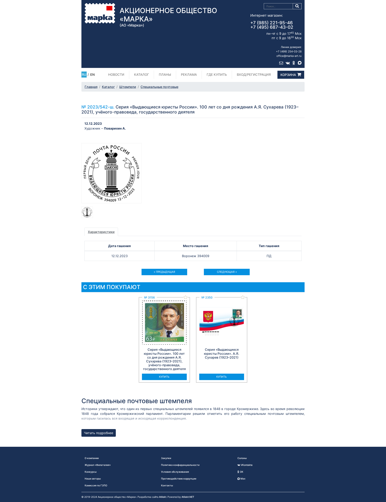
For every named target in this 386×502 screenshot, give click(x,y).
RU (84, 75)
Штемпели (127, 87)
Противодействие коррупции (178, 478)
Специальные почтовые (159, 87)
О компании (92, 458)
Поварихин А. (115, 128)
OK (241, 471)
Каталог (141, 75)
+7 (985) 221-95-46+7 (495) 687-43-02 (271, 25)
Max (242, 478)
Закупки (166, 458)
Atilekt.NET (188, 496)
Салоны (242, 458)
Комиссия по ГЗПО (96, 485)
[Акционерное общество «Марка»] (100, 13)
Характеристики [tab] (101, 232)
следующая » (227, 271)
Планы (165, 75)
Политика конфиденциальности (180, 464)
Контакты (167, 485)
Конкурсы (90, 471)
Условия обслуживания (175, 471)
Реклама (189, 75)
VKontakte (246, 464)
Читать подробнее (98, 433)
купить (164, 376)
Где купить (217, 75)
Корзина (288, 75)
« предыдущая (164, 271)
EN (92, 75)
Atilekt (162, 496)
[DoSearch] (297, 6)
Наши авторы (93, 478)
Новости (116, 75)
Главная (91, 87)
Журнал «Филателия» (98, 464)
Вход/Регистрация (254, 75)
